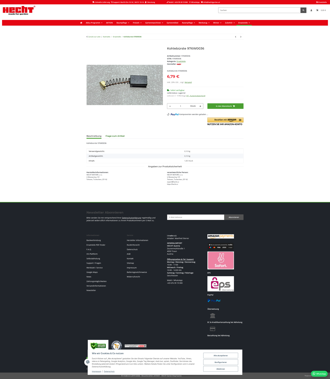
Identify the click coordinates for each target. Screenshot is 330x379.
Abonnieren (234, 217)
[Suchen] (303, 10)
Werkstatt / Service (94, 267)
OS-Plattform (92, 254)
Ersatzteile (181, 61)
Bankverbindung (93, 240)
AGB (128, 254)
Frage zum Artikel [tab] (115, 136)
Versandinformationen (96, 286)
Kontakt (130, 258)
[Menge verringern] (170, 106)
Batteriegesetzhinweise (137, 272)
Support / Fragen (93, 263)
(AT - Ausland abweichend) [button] (195, 96)
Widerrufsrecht (133, 276)
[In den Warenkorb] (88, 45)
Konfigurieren (221, 362)
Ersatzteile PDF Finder (95, 245)
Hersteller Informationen (137, 240)
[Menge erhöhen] (200, 106)
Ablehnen (220, 369)
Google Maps (92, 272)
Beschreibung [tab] (93, 136)
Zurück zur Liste (94, 37)
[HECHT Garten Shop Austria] (19, 10)
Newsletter (91, 290)
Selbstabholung (93, 258)
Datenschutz (109, 371)
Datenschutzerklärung (131, 218)
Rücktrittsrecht (133, 245)
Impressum (96, 371)
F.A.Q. (89, 249)
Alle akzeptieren (221, 355)
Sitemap (130, 263)
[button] (311, 10)
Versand (188, 82)
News (88, 276)
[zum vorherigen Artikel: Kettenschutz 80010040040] (235, 36)
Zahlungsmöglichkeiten (96, 281)
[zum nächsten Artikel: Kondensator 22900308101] (241, 36)
